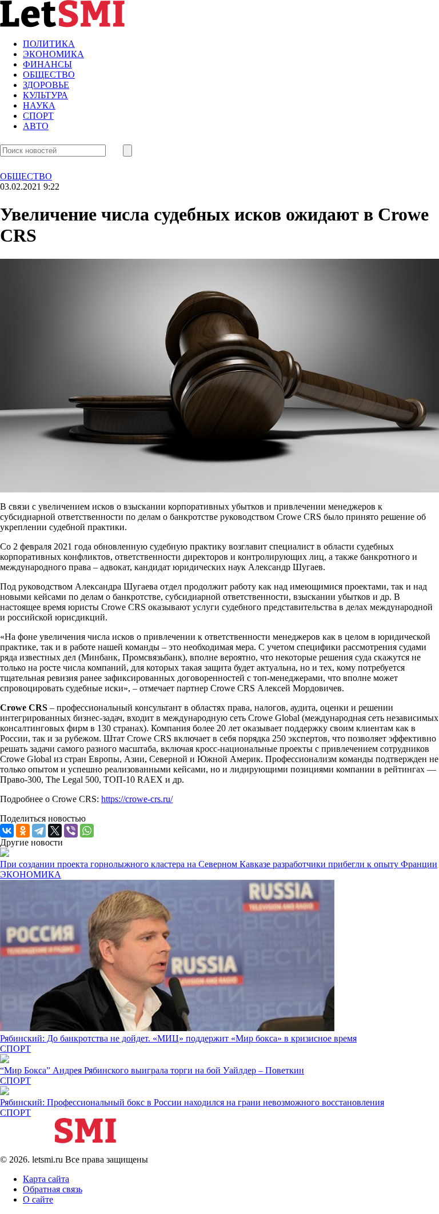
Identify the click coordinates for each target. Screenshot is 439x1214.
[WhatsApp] (87, 831)
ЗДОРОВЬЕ (46, 85)
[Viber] (71, 831)
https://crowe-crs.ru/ (137, 799)
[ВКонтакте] (7, 831)
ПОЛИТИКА (49, 44)
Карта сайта (46, 1179)
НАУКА (39, 105)
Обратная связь (52, 1189)
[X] (55, 831)
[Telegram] (39, 831)
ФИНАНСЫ (47, 64)
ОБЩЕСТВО (49, 74)
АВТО (36, 126)
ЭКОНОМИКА (53, 54)
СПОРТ (38, 116)
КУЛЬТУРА (45, 95)
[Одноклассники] (23, 831)
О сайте (38, 1199)
